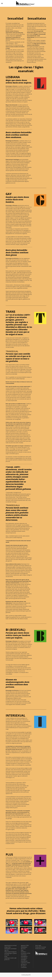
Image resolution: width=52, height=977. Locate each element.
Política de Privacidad (40, 947)
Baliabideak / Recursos (24, 947)
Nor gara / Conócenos (24, 966)
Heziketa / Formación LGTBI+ (25, 952)
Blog (22, 950)
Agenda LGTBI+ (25, 945)
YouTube (6, 955)
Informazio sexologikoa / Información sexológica (24, 957)
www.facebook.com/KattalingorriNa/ (10, 946)
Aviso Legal (38, 945)
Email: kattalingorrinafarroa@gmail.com (10, 958)
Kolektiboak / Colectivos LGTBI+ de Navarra (25, 962)
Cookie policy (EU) (26, 975)
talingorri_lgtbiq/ (12, 953)
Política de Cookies (40, 948)
